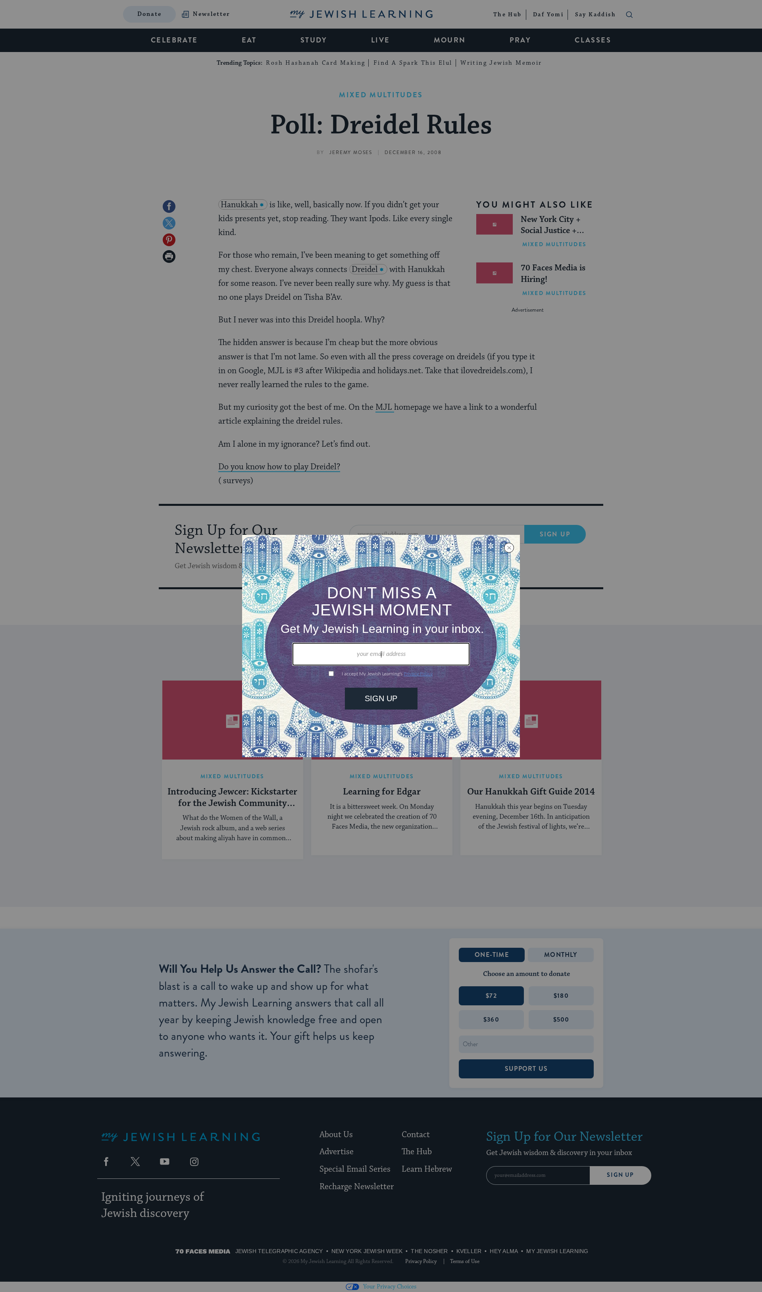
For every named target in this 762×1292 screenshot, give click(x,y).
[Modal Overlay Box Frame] (381, 646)
